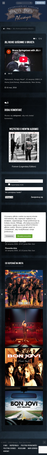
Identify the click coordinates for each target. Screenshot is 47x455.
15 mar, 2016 (12, 87)
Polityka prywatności (29, 445)
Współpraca (14, 445)
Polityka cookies (9, 448)
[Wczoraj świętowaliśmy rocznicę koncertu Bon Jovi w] (24, 406)
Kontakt (6, 451)
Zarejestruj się (37, 197)
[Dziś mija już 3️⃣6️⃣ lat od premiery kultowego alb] (24, 289)
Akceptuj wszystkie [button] (24, 236)
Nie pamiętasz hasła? (13, 192)
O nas (5, 445)
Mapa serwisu (32, 448)
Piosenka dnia (11, 248)
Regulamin (21, 448)
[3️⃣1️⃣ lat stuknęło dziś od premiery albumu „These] (24, 367)
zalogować (17, 115)
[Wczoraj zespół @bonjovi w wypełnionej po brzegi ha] (24, 328)
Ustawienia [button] (9, 236)
